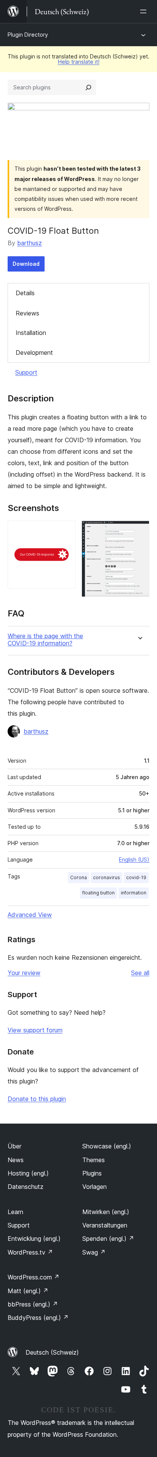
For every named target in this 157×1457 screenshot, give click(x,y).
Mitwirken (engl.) (105, 1212)
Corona (78, 877)
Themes (93, 1160)
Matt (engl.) (28, 1291)
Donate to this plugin (37, 1099)
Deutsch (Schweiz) (52, 1352)
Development (34, 352)
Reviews (27, 313)
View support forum (35, 1030)
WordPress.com (33, 1277)
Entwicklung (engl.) (34, 1238)
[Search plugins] (88, 87)
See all (140, 973)
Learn (15, 1212)
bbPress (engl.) (33, 1304)
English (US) (134, 859)
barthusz (29, 243)
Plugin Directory (28, 34)
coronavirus (106, 877)
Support (26, 372)
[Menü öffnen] (145, 11)
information (133, 893)
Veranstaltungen (104, 1225)
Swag (94, 1252)
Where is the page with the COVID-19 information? (45, 639)
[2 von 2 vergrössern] (139, 531)
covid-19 (136, 877)
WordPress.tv (30, 1252)
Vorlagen (94, 1186)
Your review (24, 973)
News (16, 1160)
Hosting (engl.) (28, 1173)
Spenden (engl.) (108, 1238)
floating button (98, 893)
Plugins (92, 1173)
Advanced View (30, 915)
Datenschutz (25, 1186)
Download (26, 263)
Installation (31, 332)
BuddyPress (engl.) (38, 1317)
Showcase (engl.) (106, 1146)
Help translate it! (78, 61)
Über (14, 1146)
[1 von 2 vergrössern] (65, 531)
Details (25, 293)
